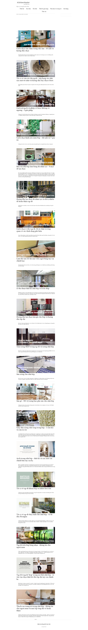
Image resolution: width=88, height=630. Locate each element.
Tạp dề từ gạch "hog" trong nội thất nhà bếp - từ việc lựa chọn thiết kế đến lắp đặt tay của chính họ (35, 577)
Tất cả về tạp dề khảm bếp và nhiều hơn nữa (33, 488)
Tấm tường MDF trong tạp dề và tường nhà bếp (35, 347)
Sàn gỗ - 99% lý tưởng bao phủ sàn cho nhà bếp (35, 401)
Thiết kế (22, 8)
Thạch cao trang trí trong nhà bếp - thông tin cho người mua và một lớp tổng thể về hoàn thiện (34, 608)
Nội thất (35, 8)
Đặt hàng (65, 8)
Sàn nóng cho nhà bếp (25, 374)
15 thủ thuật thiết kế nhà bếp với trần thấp (32, 288)
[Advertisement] (35, 21)
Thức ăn (44, 11)
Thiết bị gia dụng (43, 8)
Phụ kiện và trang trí (55, 8)
